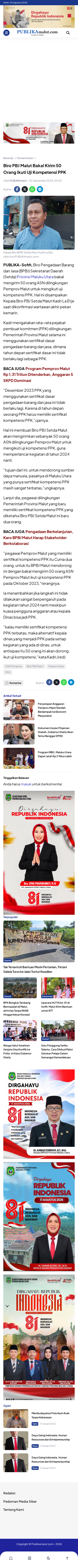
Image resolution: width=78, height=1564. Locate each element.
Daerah (7, 960)
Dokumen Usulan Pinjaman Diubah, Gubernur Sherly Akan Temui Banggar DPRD (55, 732)
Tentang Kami (13, 1509)
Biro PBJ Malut (35, 666)
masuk (26, 784)
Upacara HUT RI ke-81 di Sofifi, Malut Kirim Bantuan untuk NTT (56, 1006)
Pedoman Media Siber (20, 1501)
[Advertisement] (39, 79)
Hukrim (7, 1039)
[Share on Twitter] (25, 189)
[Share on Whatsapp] (32, 189)
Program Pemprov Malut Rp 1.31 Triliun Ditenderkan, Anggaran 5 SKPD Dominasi (38, 374)
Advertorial (47, 996)
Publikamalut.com (42, 1544)
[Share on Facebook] (17, 189)
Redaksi (9, 1493)
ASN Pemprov (13, 666)
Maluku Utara (56, 666)
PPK (7, 672)
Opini (34, 1424)
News (35, 1446)
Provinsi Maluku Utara (35, 276)
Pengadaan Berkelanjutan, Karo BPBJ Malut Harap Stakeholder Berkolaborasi (38, 537)
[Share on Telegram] (40, 189)
